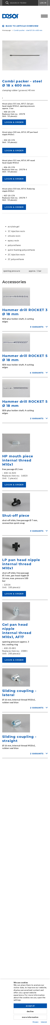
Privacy (35, 1022)
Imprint (44, 1022)
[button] (20, 3)
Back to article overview (22, 26)
